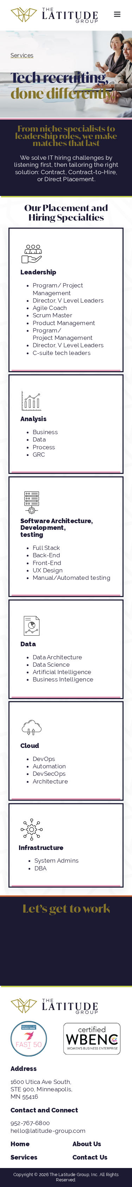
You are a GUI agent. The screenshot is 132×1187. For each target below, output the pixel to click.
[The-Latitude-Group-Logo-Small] (54, 1000)
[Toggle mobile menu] (117, 14)
